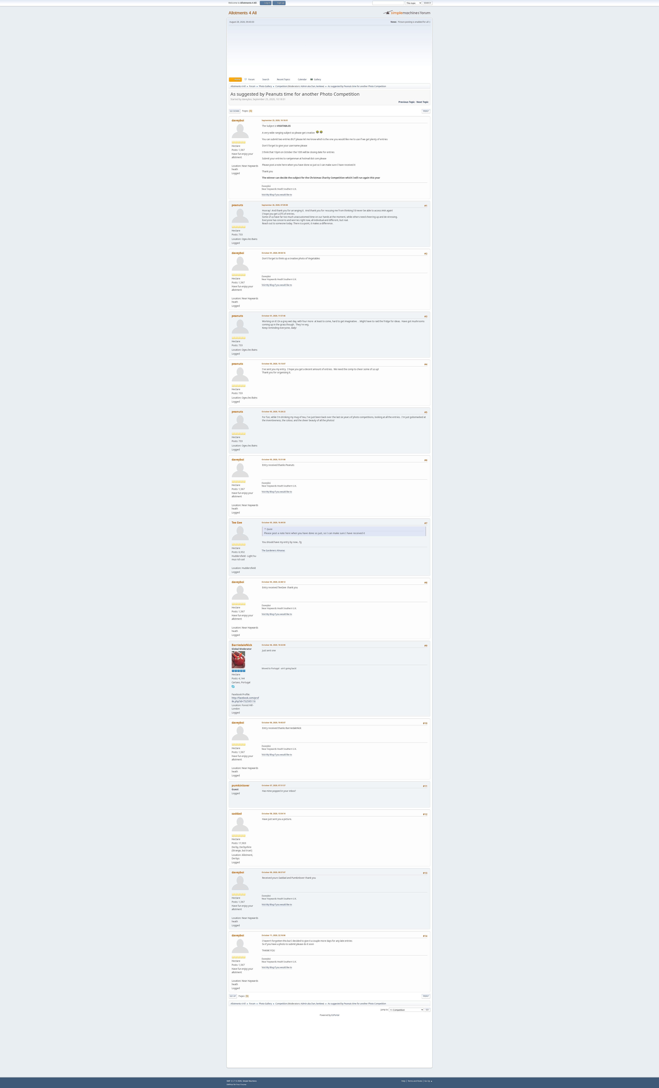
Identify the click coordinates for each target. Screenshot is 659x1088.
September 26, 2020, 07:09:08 (275, 205)
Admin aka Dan (308, 86)
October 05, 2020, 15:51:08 (273, 459)
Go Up (233, 996)
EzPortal (335, 1015)
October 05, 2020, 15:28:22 (273, 411)
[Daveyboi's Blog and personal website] (233, 161)
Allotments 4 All (243, 12)
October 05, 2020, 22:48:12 (273, 582)
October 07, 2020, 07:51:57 (273, 785)
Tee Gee (237, 522)
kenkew (319, 86)
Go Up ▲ (428, 1081)
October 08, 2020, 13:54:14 (273, 813)
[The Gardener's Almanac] (233, 563)
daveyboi (238, 120)
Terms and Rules (415, 1081)
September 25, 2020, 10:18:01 (275, 120)
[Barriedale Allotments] (233, 690)
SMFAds (230, 1084)
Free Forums (241, 1084)
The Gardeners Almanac (273, 550)
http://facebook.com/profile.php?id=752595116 (245, 699)
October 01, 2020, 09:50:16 (273, 253)
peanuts (237, 205)
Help (403, 1081)
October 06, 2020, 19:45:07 (273, 722)
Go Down (234, 111)
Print (426, 111)
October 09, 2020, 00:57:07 (273, 872)
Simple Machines (250, 1081)
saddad (237, 813)
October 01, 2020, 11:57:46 (273, 315)
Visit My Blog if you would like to (277, 194)
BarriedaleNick (242, 645)
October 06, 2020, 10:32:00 (273, 645)
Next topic (423, 102)
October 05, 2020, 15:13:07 (273, 363)
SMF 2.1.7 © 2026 (234, 1081)
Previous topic (406, 102)
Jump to (384, 1009)
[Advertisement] (329, 51)
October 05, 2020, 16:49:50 (273, 522)
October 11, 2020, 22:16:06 (273, 935)
